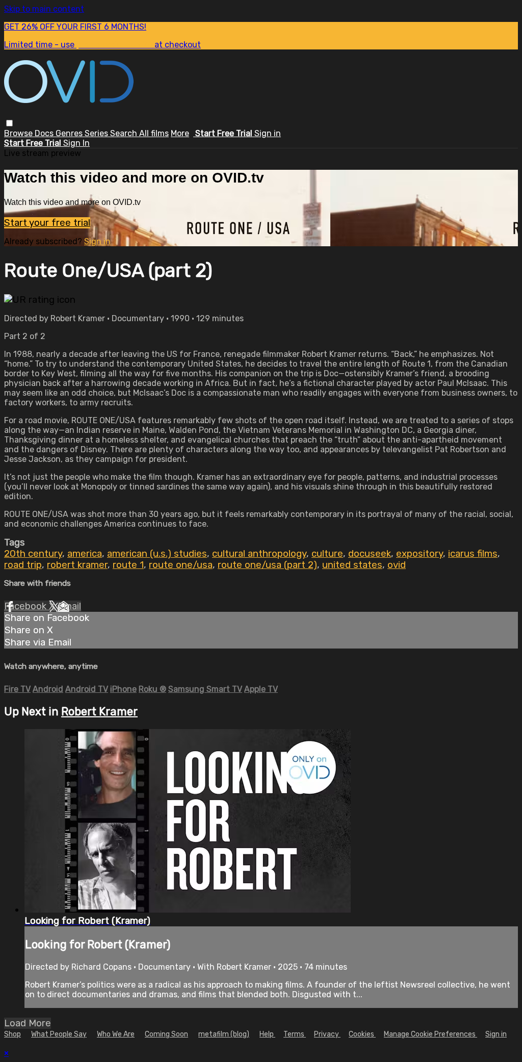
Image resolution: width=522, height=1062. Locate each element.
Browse (19, 133)
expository (419, 553)
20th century (33, 553)
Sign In (76, 143)
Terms (294, 1034)
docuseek (369, 553)
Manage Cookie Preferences (430, 1034)
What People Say (59, 1034)
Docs (45, 133)
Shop (12, 1034)
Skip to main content (44, 9)
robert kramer (77, 565)
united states (352, 565)
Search (124, 133)
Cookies (362, 1034)
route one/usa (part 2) (267, 565)
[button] (9, 123)
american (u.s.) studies (157, 553)
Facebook (26, 606)
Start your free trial (47, 222)
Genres (70, 133)
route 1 (128, 565)
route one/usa (181, 565)
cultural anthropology (259, 553)
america (84, 553)
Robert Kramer (99, 711)
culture (327, 553)
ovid (396, 565)
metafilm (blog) (223, 1034)
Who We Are (116, 1034)
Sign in (267, 133)
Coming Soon (166, 1034)
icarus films (473, 553)
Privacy (327, 1034)
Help (267, 1034)
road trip (23, 565)
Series (97, 133)
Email (69, 606)
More (180, 133)
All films (154, 133)
